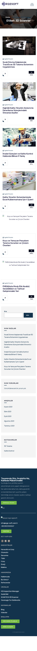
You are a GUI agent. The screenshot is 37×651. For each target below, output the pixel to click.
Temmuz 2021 (9, 426)
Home (8, 17)
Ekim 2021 (7, 411)
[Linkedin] (8, 541)
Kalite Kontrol (9, 451)
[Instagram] (2, 541)
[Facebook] (5, 541)
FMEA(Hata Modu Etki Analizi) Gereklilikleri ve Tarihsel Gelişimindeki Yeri (16, 288)
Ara (5, 311)
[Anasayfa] (10, 4)
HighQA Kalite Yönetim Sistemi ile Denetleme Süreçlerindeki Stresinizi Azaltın (18, 110)
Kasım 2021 (8, 407)
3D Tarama (8, 446)
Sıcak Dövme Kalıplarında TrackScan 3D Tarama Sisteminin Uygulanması (18, 64)
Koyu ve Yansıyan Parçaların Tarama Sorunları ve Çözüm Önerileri (16, 243)
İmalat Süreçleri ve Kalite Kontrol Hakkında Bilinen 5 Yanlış (18, 154)
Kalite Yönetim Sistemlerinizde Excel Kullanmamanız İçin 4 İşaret (18, 198)
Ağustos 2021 (9, 421)
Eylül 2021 (7, 416)
